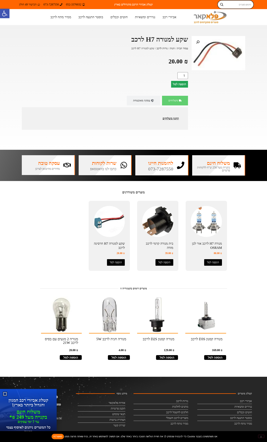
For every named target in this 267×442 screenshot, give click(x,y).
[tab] (175, 100)
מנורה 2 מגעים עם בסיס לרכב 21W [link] (61, 341)
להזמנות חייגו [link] (160, 163)
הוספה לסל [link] (213, 262)
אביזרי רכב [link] (169, 17)
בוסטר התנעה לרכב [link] (90, 17)
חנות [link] (172, 48)
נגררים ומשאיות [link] (145, 17)
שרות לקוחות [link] (104, 163)
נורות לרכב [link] (162, 48)
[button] (198, 42)
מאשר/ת (57, 436)
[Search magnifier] (221, 4)
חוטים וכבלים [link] (119, 17)
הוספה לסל (179, 84)
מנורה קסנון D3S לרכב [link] (207, 339)
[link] (4, 13)
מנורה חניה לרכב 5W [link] (111, 339)
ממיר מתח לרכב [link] (60, 17)
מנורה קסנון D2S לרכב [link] (158, 339)
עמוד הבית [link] (182, 48)
